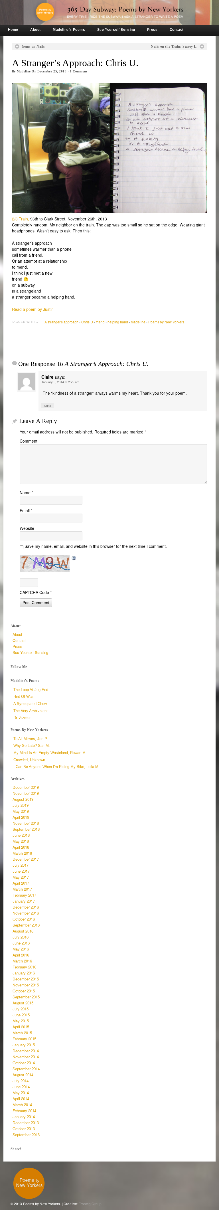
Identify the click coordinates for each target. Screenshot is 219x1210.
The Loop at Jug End (30, 690)
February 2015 (24, 1038)
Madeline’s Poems (69, 30)
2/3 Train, (20, 219)
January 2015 (24, 1044)
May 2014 (21, 1092)
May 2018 (21, 841)
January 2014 (24, 1116)
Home (13, 30)
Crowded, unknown (29, 760)
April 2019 (21, 817)
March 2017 (22, 889)
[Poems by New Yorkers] (109, 12)
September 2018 (26, 829)
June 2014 (21, 1086)
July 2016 (21, 937)
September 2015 (26, 997)
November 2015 (26, 985)
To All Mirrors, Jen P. (30, 739)
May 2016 (21, 949)
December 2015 (26, 979)
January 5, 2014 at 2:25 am (60, 382)
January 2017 (24, 901)
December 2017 (26, 859)
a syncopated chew (30, 704)
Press (152, 30)
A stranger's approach (61, 321)
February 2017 (24, 895)
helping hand (118, 321)
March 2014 (22, 1104)
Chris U (87, 321)
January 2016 (24, 973)
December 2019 (26, 787)
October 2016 (24, 919)
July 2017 (21, 865)
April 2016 (21, 955)
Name (26, 492)
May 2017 (21, 877)
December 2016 (26, 907)
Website (27, 528)
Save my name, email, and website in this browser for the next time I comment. (96, 546)
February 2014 (24, 1110)
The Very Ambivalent (30, 711)
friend (100, 321)
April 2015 (21, 1026)
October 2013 (24, 1128)
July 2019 (21, 805)
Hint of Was (23, 696)
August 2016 (23, 931)
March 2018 (22, 853)
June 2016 (21, 943)
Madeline (24, 71)
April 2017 (21, 883)
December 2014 (26, 1050)
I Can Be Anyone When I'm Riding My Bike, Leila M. (56, 767)
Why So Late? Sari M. (31, 745)
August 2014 (23, 1074)
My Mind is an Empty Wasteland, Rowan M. (50, 753)
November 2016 (26, 913)
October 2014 (24, 1062)
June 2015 (21, 1015)
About (35, 30)
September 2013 (26, 1134)
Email (26, 510)
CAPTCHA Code (34, 592)
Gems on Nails (33, 46)
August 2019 (23, 799)
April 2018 (21, 847)
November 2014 (26, 1056)
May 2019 (21, 811)
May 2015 (21, 1020)
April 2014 (21, 1098)
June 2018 (21, 835)
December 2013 (26, 1122)
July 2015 (21, 1009)
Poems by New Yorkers (166, 321)
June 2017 (21, 871)
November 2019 (26, 793)
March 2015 (22, 1032)
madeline (138, 321)
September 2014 (26, 1068)
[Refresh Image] (74, 558)
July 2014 (21, 1080)
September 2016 (26, 925)
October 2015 (24, 991)
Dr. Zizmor (22, 718)
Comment (78, 71)
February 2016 (24, 967)
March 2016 (22, 961)
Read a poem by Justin (33, 309)
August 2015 (23, 1003)
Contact (177, 30)
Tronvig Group (90, 1203)
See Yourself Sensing (116, 30)
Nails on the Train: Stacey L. (174, 46)
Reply (48, 405)
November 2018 (26, 823)
